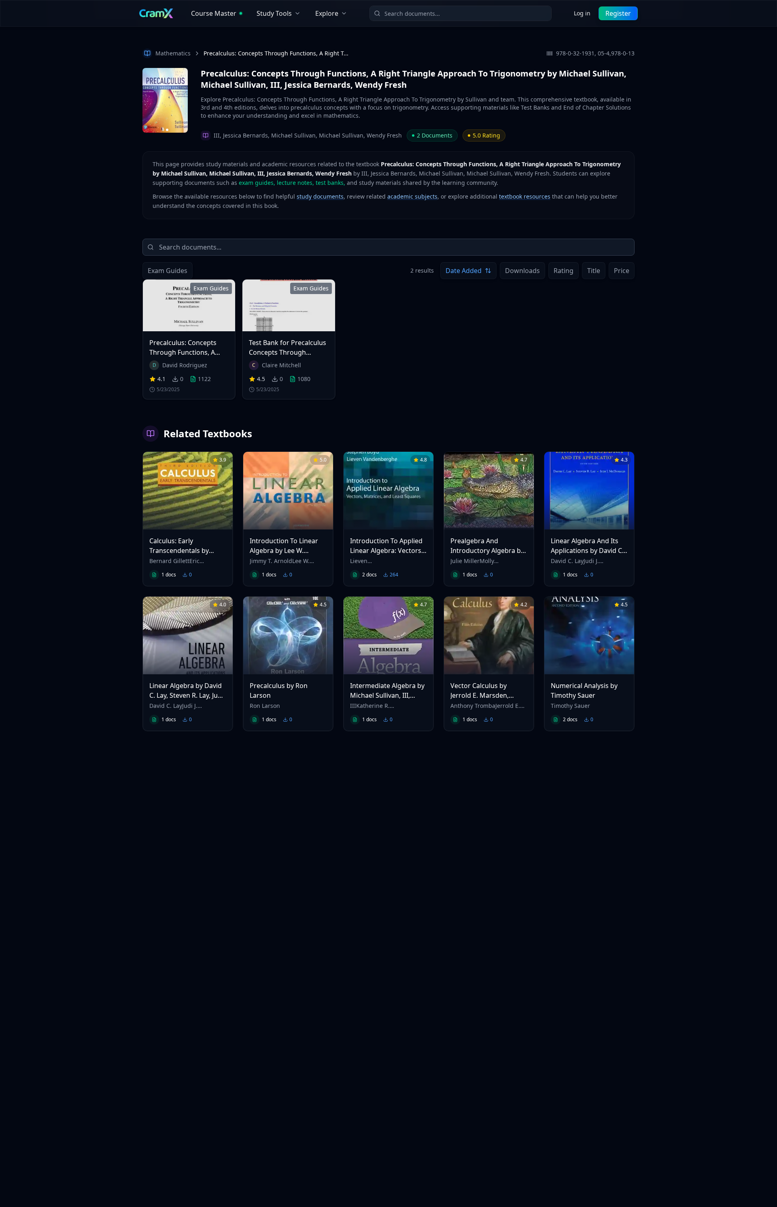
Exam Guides (167, 270)
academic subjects (412, 196)
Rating (563, 270)
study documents (320, 196)
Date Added (464, 270)
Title (593, 270)
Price (621, 270)
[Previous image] (147, 100)
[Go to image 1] (163, 130)
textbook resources (524, 196)
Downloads (522, 270)
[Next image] (183, 100)
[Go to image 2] (167, 130)
